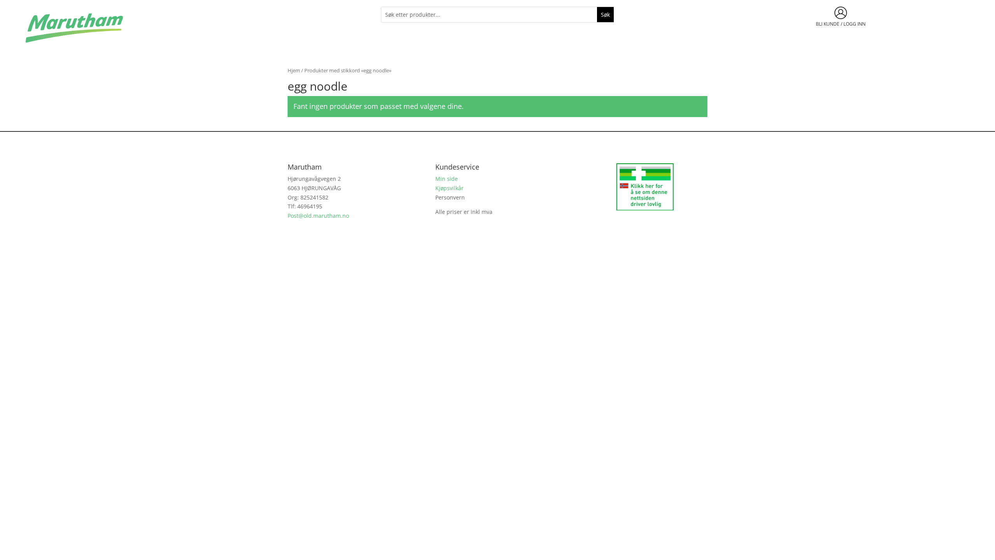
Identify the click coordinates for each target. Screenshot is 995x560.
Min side (446, 178)
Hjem (294, 70)
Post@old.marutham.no (318, 215)
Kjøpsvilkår (449, 188)
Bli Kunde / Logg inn (841, 24)
